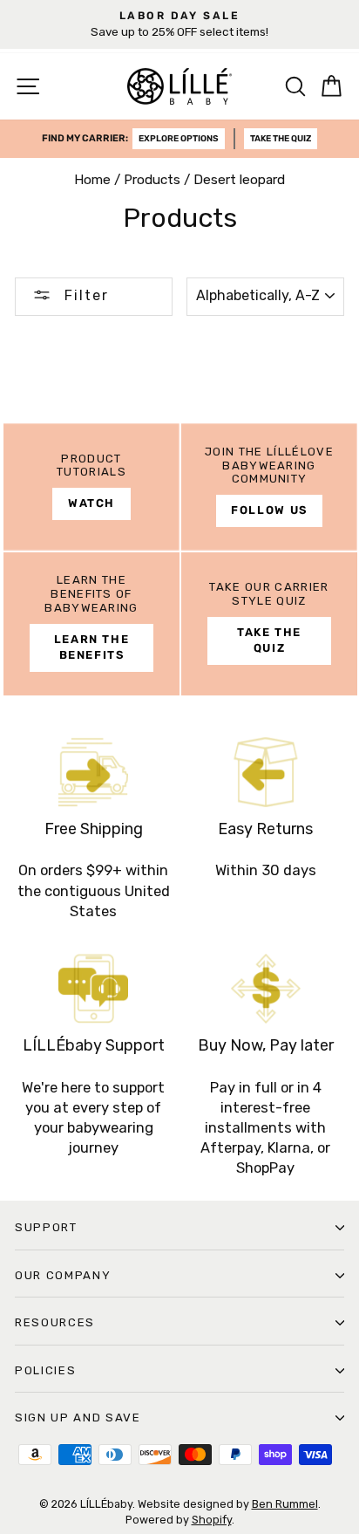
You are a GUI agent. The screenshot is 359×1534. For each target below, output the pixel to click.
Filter (84, 295)
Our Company (63, 1275)
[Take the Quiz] (269, 623)
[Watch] (91, 487)
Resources (55, 1322)
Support (46, 1227)
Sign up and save (78, 1417)
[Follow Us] (269, 487)
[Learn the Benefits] (91, 623)
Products (152, 180)
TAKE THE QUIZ (280, 139)
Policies (45, 1370)
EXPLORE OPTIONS (179, 139)
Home (92, 180)
